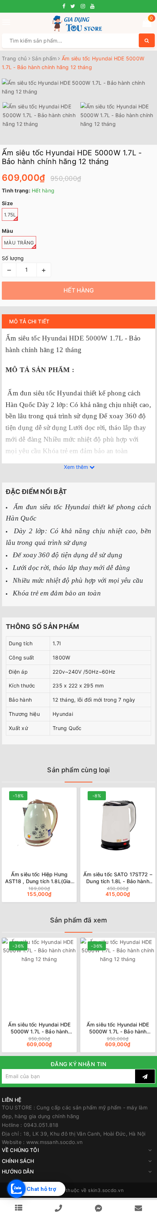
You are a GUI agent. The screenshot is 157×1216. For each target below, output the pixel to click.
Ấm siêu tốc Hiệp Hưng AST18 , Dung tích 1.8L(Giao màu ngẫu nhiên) (39, 878)
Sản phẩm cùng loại (78, 770)
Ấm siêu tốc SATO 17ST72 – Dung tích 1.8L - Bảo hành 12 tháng (117, 878)
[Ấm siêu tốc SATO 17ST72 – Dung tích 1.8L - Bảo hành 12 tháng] (117, 823)
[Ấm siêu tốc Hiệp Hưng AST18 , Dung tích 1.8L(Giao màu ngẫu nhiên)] (39, 823)
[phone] (58, 1208)
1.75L (10, 215)
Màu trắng (19, 243)
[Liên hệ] (138, 1208)
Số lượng (13, 258)
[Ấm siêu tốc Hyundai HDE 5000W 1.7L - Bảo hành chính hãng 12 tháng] (39, 973)
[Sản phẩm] (19, 1208)
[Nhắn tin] (99, 1208)
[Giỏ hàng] (147, 24)
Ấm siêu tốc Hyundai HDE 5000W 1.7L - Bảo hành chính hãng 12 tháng (39, 1028)
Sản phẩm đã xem (78, 920)
